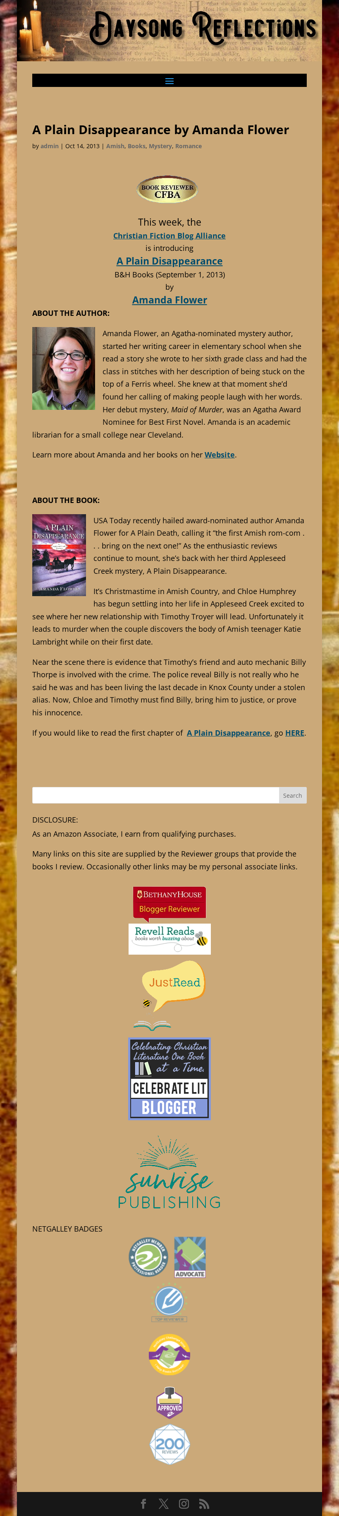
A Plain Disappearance (170, 260)
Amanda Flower (169, 299)
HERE (294, 733)
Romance (188, 146)
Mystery (160, 146)
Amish (115, 146)
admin (50, 146)
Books (137, 146)
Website (220, 455)
